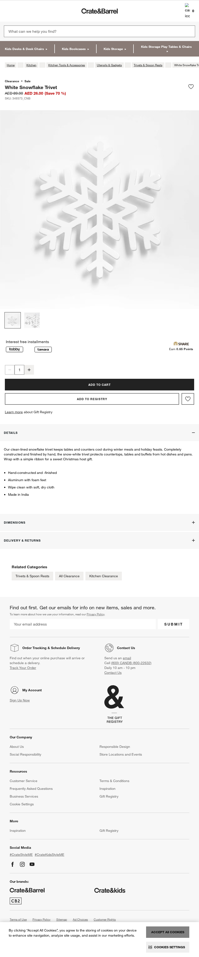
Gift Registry (109, 796)
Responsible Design (115, 746)
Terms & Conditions (114, 781)
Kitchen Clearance (103, 576)
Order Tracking (34, 648)
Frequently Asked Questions (31, 788)
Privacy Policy (95, 614)
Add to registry (92, 399)
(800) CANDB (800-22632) (131, 663)
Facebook (13, 864)
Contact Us (126, 648)
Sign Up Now (20, 700)
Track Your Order (23, 668)
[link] (18, 11)
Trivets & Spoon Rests (32, 576)
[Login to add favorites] (191, 87)
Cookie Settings (22, 804)
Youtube (32, 864)
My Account (32, 690)
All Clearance (69, 576)
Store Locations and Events (121, 754)
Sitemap (61, 919)
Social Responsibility (25, 754)
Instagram (22, 864)
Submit (173, 624)
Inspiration (108, 788)
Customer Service (23, 781)
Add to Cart (99, 385)
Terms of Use (18, 919)
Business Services (24, 796)
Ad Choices (80, 919)
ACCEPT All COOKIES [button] (167, 932)
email (127, 658)
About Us (17, 746)
